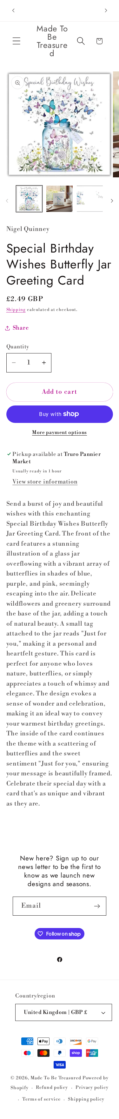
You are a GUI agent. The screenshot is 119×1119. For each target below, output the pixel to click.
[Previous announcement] (13, 10)
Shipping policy (86, 1099)
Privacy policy (92, 1087)
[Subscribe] (97, 906)
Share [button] (21, 328)
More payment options (59, 433)
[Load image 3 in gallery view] (90, 199)
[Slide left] (7, 201)
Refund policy (52, 1087)
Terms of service (41, 1099)
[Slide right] (112, 201)
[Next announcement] (106, 10)
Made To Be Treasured (55, 1078)
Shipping (16, 309)
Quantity (17, 346)
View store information (44, 481)
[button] (16, 41)
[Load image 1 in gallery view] (29, 199)
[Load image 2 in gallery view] (59, 199)
